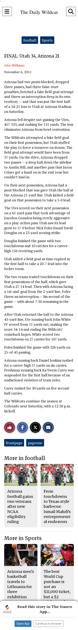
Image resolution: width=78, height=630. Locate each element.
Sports (47, 40)
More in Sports (23, 538)
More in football (24, 458)
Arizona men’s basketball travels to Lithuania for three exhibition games (20, 586)
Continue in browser (48, 623)
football (29, 40)
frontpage (14, 442)
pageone (35, 442)
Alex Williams (14, 65)
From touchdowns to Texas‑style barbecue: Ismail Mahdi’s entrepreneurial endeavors (57, 506)
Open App (23, 623)
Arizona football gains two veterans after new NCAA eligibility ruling (20, 506)
